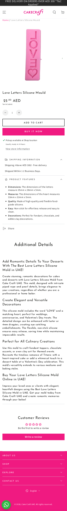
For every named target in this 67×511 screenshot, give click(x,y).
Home (5, 20)
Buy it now (34, 132)
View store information (18, 148)
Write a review (33, 437)
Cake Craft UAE (28, 504)
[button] (54, 12)
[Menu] (4, 12)
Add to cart (33, 123)
